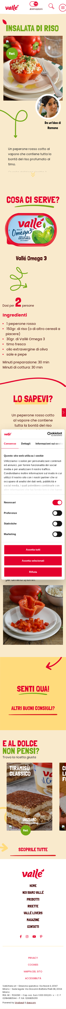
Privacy (33, 958)
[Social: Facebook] (23, 938)
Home (33, 886)
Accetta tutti (33, 549)
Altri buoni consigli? (33, 708)
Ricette (33, 906)
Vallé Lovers (33, 913)
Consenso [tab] (10, 443)
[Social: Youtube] (36, 938)
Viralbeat (19, 1002)
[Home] (12, 8)
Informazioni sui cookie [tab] (49, 443)
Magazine (33, 920)
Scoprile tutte (33, 849)
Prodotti (33, 899)
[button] (51, 6)
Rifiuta (33, 571)
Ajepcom (31, 1002)
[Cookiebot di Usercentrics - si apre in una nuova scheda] (47, 434)
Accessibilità (33, 978)
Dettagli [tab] (25, 443)
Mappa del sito (33, 971)
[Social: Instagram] (29, 938)
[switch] (57, 513)
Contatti (33, 926)
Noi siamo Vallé (33, 892)
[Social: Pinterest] (43, 938)
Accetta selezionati (33, 560)
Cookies (33, 964)
